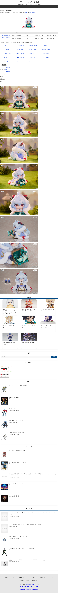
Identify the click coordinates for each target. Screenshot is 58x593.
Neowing (7, 49)
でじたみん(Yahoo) (7, 53)
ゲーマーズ (19, 61)
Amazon (7, 45)
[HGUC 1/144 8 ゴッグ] (4, 401)
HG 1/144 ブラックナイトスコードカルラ (18, 385)
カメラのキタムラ (20, 53)
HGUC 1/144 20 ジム (14, 409)
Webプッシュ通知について (47, 577)
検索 (54, 356)
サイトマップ (33, 577)
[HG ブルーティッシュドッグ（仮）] (4, 454)
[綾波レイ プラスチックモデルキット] (4, 487)
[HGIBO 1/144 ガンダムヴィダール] (4, 425)
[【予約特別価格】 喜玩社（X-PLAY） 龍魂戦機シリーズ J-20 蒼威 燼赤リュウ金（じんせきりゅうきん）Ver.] (4, 476)
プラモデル (29, 446)
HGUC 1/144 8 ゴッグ (14, 397)
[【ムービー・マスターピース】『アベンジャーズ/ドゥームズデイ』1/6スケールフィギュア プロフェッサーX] (4, 517)
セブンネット (46, 53)
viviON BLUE (33, 57)
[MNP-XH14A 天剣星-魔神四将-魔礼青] (4, 466)
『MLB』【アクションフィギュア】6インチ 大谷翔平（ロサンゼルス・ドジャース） (29, 524)
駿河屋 (45, 45)
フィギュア (8, 67)
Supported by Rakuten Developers (29, 589)
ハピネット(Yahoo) (46, 49)
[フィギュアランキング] (4, 377)
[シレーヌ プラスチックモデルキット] (4, 499)
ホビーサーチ (7, 61)
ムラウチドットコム (32, 53)
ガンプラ (29, 381)
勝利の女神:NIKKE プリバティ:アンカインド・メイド (21, 536)
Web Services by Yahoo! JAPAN (29, 587)
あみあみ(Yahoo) (32, 49)
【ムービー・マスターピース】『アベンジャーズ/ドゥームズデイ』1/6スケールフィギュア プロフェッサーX (32, 513)
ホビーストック (32, 61)
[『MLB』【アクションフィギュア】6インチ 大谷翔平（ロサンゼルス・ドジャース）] (4, 529)
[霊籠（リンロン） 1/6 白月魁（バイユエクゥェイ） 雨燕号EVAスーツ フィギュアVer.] (4, 564)
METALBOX (7, 57)
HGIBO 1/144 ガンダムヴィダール (17, 420)
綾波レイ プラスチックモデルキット (17, 483)
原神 (26, 12)
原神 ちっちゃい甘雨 (16, 35)
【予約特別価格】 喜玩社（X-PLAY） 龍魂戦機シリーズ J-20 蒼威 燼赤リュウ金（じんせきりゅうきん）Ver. (32, 474)
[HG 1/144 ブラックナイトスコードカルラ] (4, 389)
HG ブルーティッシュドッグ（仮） (17, 450)
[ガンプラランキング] (4, 374)
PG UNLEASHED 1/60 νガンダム (16, 432)
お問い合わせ (22, 577)
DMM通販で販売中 (6, 35)
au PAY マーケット (33, 45)
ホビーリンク (46, 57)
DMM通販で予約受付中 (5, 38)
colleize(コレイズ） (20, 57)
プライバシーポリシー (9, 577)
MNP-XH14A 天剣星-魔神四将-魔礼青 (17, 462)
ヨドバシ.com (20, 49)
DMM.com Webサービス (32, 584)
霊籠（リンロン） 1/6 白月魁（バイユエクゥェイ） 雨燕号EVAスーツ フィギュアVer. (29, 560)
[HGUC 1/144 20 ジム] (4, 413)
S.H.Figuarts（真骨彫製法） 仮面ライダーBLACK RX (21, 548)
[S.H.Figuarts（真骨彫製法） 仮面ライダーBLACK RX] (4, 552)
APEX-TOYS (32, 12)
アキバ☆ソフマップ (19, 45)
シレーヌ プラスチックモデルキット (17, 495)
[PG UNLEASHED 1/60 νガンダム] (4, 436)
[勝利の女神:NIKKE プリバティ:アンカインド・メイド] (4, 540)
